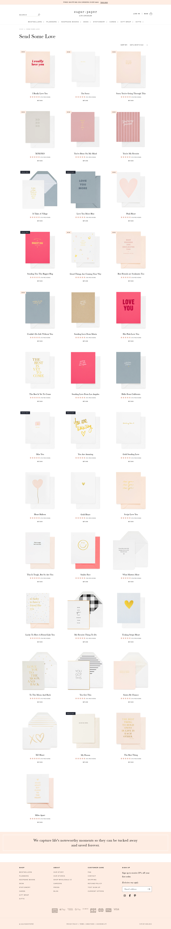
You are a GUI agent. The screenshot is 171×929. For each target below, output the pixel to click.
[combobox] (29, 13)
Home (21, 29)
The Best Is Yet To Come (40, 394)
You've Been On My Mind (85, 153)
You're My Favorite (131, 153)
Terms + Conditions (88, 924)
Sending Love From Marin (85, 334)
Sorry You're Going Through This (131, 93)
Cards (22, 891)
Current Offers (96, 891)
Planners (24, 876)
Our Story (59, 872)
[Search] (37, 14)
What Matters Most (131, 574)
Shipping (92, 879)
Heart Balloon (40, 514)
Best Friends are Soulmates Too (131, 274)
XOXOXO (40, 153)
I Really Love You (40, 93)
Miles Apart (40, 815)
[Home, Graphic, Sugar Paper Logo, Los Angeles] (85, 13)
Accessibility (101, 924)
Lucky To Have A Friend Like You (40, 635)
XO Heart (40, 755)
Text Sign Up (94, 887)
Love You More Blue (85, 213)
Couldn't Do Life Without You (40, 334)
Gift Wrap (24, 895)
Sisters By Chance (131, 695)
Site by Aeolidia (146, 924)
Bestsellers (25, 872)
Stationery (24, 887)
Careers (58, 883)
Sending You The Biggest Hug (40, 274)
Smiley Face (85, 574)
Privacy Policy (73, 924)
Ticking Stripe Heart (131, 635)
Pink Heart (131, 213)
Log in (136, 14)
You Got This (85, 695)
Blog (56, 891)
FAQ (89, 872)
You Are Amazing (85, 454)
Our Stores (59, 876)
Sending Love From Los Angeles (85, 394)
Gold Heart (85, 514)
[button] (36, 21)
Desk (21, 883)
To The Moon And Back (40, 695)
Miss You (40, 454)
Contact (92, 876)
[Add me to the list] (149, 889)
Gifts (22, 899)
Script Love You (131, 514)
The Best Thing (131, 755)
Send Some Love (33, 29)
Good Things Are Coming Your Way (85, 274)
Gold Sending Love (131, 454)
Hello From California (131, 394)
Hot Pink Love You (131, 334)
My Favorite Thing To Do (85, 635)
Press (56, 887)
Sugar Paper (29, 924)
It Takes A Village (40, 213)
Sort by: (124, 45)
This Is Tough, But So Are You (40, 574)
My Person (85, 755)
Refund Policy (95, 883)
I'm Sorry (85, 93)
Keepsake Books (27, 879)
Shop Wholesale (62, 879)
